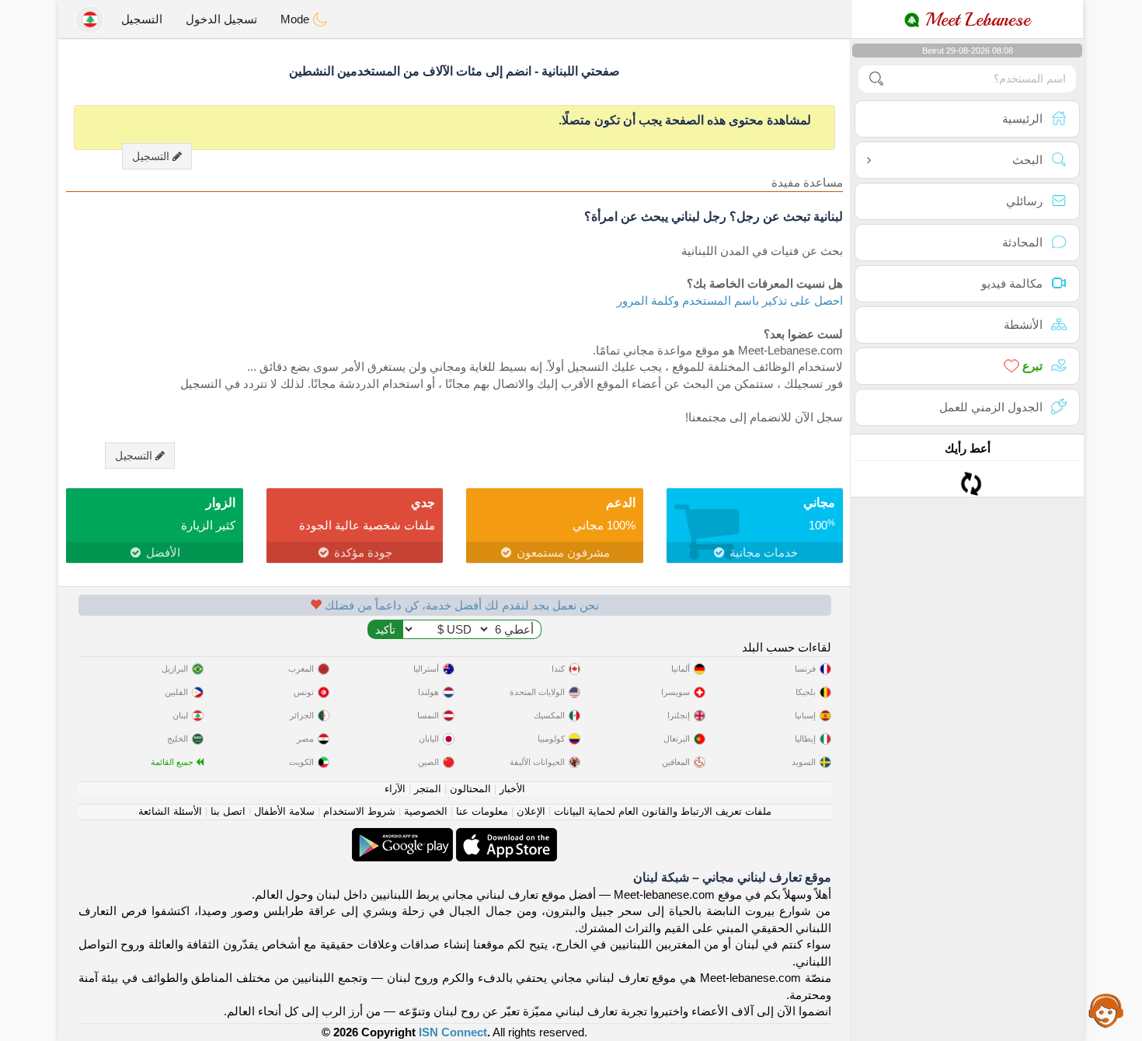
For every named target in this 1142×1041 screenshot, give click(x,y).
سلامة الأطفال (284, 811)
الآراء (395, 789)
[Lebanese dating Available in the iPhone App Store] (505, 836)
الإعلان (531, 811)
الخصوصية (425, 811)
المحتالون (470, 789)
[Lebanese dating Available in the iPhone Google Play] (402, 836)
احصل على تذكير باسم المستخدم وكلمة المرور (730, 300)
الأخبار (512, 789)
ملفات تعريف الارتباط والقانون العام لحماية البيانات (662, 811)
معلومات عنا (482, 811)
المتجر (427, 789)
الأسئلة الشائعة (170, 811)
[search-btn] (876, 79)
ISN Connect (453, 1032)
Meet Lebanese (975, 19)
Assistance (1106, 1009)
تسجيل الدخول (221, 19)
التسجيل (141, 19)
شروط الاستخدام (359, 811)
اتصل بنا (228, 811)
